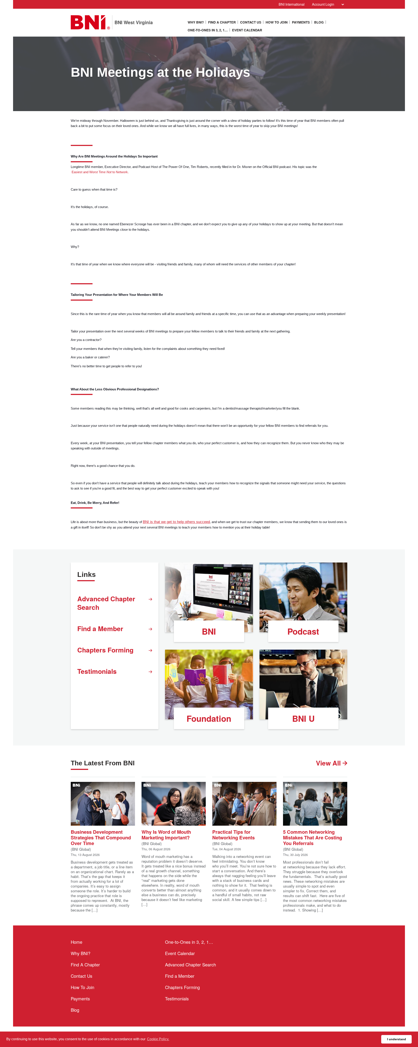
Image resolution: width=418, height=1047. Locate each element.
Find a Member (100, 628)
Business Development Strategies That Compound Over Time (101, 837)
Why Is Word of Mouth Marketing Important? (166, 834)
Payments (301, 22)
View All (329, 763)
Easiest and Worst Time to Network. (100, 172)
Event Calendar (247, 30)
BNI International (292, 4)
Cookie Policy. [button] (158, 1039)
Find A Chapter (222, 22)
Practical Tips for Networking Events (233, 834)
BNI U (303, 718)
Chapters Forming (105, 649)
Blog (319, 22)
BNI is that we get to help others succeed (176, 522)
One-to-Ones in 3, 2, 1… (208, 30)
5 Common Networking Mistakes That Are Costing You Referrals (312, 837)
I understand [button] (396, 1039)
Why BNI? (196, 22)
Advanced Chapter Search (106, 603)
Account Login (323, 4)
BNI (209, 631)
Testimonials (97, 671)
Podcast (303, 631)
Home (76, 942)
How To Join (277, 22)
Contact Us (250, 22)
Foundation (209, 718)
